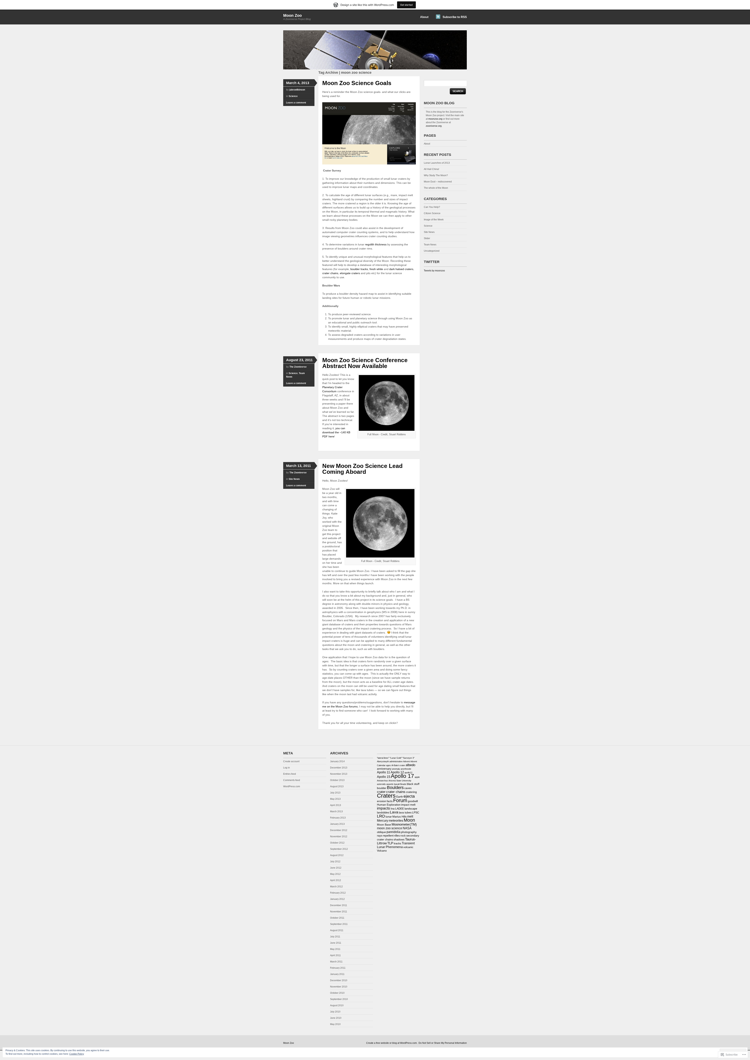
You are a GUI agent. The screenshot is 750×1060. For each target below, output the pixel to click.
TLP (390, 843)
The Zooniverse (298, 366)
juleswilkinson (297, 89)
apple (417, 777)
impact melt (408, 804)
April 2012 (335, 880)
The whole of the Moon (436, 188)
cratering (411, 792)
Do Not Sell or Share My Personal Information (443, 1043)
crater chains (330, 273)
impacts (383, 808)
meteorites (396, 820)
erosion (381, 801)
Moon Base (384, 824)
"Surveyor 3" (408, 758)
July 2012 (335, 861)
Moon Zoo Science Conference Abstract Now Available (365, 363)
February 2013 (338, 817)
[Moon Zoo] (375, 68)
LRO (381, 816)
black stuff (413, 784)
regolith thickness (376, 244)
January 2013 (337, 824)
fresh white (376, 269)
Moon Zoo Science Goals (356, 83)
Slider (427, 238)
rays (379, 835)
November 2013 (338, 774)
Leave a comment (296, 102)
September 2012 (339, 849)
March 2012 (336, 886)
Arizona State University (399, 780)
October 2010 (337, 993)
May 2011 (335, 949)
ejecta (409, 796)
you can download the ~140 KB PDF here (336, 432)
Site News (294, 479)
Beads (403, 784)
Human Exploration (389, 804)
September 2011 (339, 924)
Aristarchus (382, 780)
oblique (381, 832)
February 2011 (338, 968)
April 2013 (335, 805)
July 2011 (335, 936)
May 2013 (335, 799)
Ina (393, 808)
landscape (410, 808)
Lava (394, 812)
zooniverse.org (434, 126)
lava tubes (405, 812)
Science (293, 96)
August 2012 (337, 855)
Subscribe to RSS (455, 17)
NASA (407, 828)
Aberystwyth (383, 761)
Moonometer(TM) (404, 824)
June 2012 (335, 867)
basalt (397, 784)
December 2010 (338, 980)
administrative (396, 761)
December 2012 (338, 830)
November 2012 (338, 836)
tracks (397, 843)
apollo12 (408, 772)
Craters (386, 795)
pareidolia (393, 832)
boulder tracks (359, 269)
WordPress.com (291, 786)
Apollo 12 (397, 772)
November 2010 (338, 986)
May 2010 (335, 1024)
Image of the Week (434, 219)
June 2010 (335, 1018)
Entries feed (289, 774)
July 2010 (335, 1011)
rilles (397, 835)
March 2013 (336, 811)
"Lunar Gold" (396, 758)
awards (389, 784)
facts (390, 801)
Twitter (431, 262)
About (424, 17)
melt (410, 816)
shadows (399, 839)
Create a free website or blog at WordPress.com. (391, 1043)
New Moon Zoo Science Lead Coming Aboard (362, 469)
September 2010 (339, 999)
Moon (409, 820)
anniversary (384, 768)
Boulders (395, 787)
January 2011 (337, 974)
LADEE (399, 808)
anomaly (396, 769)
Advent (406, 761)
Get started (406, 4)
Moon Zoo (292, 15)
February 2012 (338, 892)
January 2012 (337, 899)
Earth (399, 796)
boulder (381, 788)
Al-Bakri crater (398, 765)
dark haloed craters (401, 269)
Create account (291, 761)
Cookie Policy (76, 1054)
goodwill (413, 801)
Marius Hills (399, 816)
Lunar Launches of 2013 (437, 163)
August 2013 (337, 786)
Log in (286, 767)
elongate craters (350, 273)
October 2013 (337, 780)
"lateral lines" (383, 758)
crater (381, 792)
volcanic (408, 847)
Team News (430, 244)
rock (403, 835)
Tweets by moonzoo (434, 270)
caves (408, 788)
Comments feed (291, 780)
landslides (383, 812)
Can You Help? (432, 207)
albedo (410, 765)
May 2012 (335, 874)
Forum (400, 800)
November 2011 (338, 911)
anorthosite (406, 769)
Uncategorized (431, 251)
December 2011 (338, 905)
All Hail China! (431, 169)
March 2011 (336, 961)
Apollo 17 (402, 776)
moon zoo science (389, 828)
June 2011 (335, 943)
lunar (389, 816)
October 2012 (337, 842)
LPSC (415, 812)
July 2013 (335, 792)
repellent (388, 835)
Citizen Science (432, 213)
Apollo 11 (383, 772)
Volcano (382, 850)
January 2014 (337, 761)
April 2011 (335, 955)
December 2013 (338, 767)
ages (388, 765)
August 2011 (336, 930)
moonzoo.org (435, 119)
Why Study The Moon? (436, 175)
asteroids (381, 784)
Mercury (382, 820)
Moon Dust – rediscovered (438, 181)
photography (409, 832)
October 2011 (337, 917)
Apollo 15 (383, 776)
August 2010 (337, 1005)
